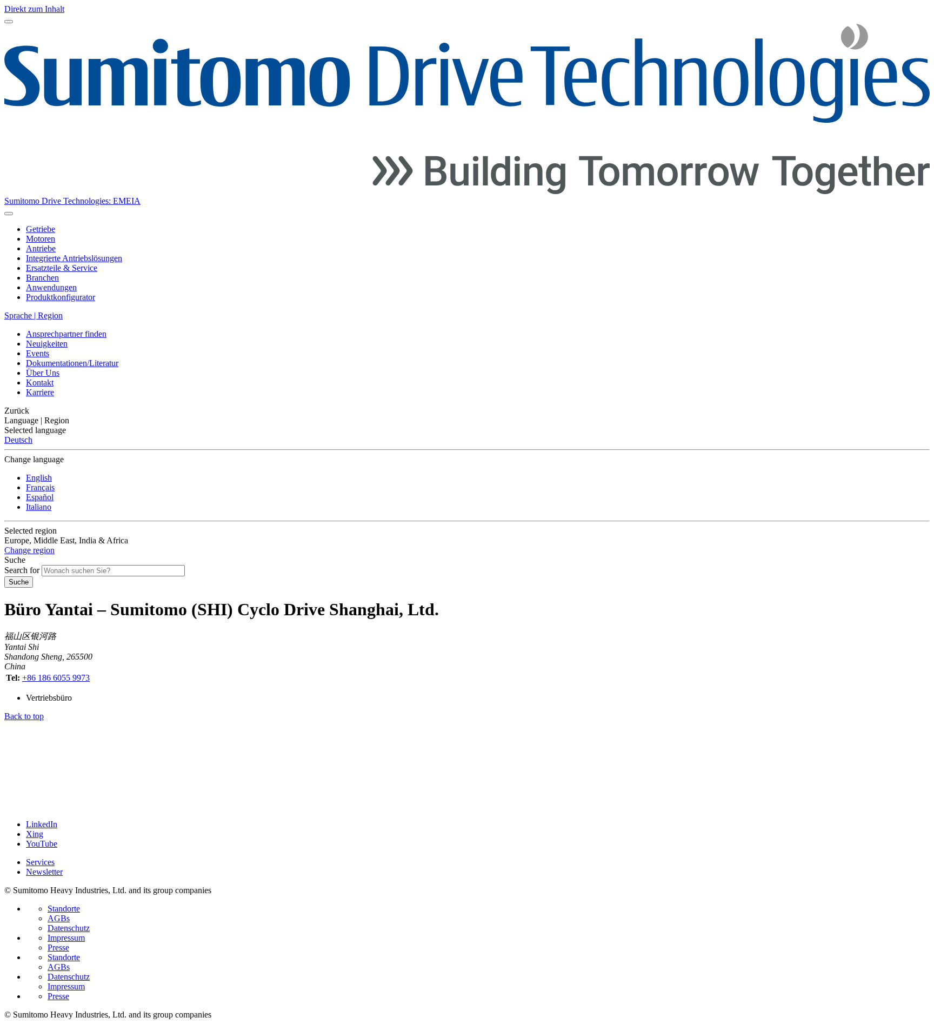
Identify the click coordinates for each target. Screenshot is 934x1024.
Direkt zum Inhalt (34, 9)
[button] (467, 411)
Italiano (38, 506)
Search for (21, 570)
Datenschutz (69, 928)
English (39, 477)
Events (37, 353)
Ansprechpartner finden (66, 333)
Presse (58, 947)
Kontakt (40, 382)
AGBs (59, 918)
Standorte (64, 908)
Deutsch (18, 439)
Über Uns (42, 372)
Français (40, 487)
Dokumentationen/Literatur (72, 363)
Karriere (40, 392)
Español (40, 497)
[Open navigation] (8, 21)
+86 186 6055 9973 (56, 677)
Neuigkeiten (47, 343)
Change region (29, 550)
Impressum (66, 937)
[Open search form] (8, 213)
